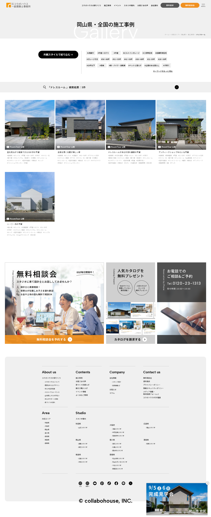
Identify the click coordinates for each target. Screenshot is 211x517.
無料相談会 (147, 378)
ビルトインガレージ (131, 53)
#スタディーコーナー (14, 160)
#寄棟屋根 (168, 155)
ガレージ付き (92, 59)
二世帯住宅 (147, 53)
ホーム (167, 34)
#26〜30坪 (30, 155)
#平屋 (23, 155)
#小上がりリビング (22, 235)
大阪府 (47, 426)
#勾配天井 (134, 163)
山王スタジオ (83, 427)
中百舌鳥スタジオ (118, 432)
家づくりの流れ (50, 402)
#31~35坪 (138, 155)
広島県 (146, 423)
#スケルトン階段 (63, 158)
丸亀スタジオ (116, 447)
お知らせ (113, 389)
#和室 (133, 160)
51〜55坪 (117, 59)
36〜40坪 (140, 59)
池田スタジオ (116, 429)
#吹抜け (60, 163)
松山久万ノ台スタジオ (119, 462)
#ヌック (9, 232)
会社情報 (113, 378)
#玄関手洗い (140, 160)
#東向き (34, 160)
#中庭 (26, 163)
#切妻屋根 (24, 227)
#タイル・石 (45, 155)
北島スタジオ (83, 458)
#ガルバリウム (18, 158)
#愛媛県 (9, 155)
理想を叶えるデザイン (52, 385)
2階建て (90, 53)
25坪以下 (91, 65)
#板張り (27, 158)
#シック (40, 160)
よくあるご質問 (82, 395)
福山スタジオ (150, 427)
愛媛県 (47, 443)
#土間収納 (188, 158)
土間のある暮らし (152, 65)
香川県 (47, 433)
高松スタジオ (116, 444)
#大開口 (33, 158)
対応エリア (175, 34)
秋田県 (47, 423)
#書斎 (184, 160)
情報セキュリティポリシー (153, 388)
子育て (166, 65)
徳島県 (47, 440)
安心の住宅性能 (50, 389)
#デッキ (172, 163)
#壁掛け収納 (112, 158)
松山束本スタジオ (118, 458)
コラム (112, 393)
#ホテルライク (95, 160)
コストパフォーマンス (52, 392)
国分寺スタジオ (117, 450)
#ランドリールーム (174, 160)
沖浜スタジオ (83, 462)
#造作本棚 (126, 160)
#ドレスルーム (42, 158)
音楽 (102, 65)
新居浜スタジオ (117, 469)
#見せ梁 (149, 163)
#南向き (80, 160)
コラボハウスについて (52, 382)
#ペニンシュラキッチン (15, 163)
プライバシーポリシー (151, 385)
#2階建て (75, 155)
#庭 (168, 163)
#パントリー (197, 158)
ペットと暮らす (135, 65)
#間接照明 (141, 163)
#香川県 (9, 227)
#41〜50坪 (83, 155)
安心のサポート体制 (51, 399)
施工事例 (107, 5)
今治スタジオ (116, 465)
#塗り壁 (9, 158)
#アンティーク (198, 160)
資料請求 (146, 381)
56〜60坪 (105, 59)
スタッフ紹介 (116, 382)
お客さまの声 (142, 5)
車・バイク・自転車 (117, 65)
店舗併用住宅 (161, 53)
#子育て (37, 155)
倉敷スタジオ (83, 444)
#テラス (72, 158)
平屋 (116, 53)
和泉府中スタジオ (118, 436)
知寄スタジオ (150, 444)
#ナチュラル (11, 235)
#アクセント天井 (93, 155)
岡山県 (183, 34)
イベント (117, 5)
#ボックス (17, 155)
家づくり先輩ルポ (82, 385)
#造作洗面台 (26, 160)
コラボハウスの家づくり (91, 5)
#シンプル (46, 232)
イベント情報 (81, 391)
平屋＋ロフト (103, 53)
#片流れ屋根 (119, 155)
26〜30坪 (162, 59)
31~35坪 (151, 59)
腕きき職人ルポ (82, 388)
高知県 (47, 436)
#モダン (126, 163)
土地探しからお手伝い (52, 395)
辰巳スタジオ (83, 447)
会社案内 (154, 5)
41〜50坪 (128, 59)
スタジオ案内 (129, 5)
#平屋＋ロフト (129, 155)
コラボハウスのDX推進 (152, 397)
